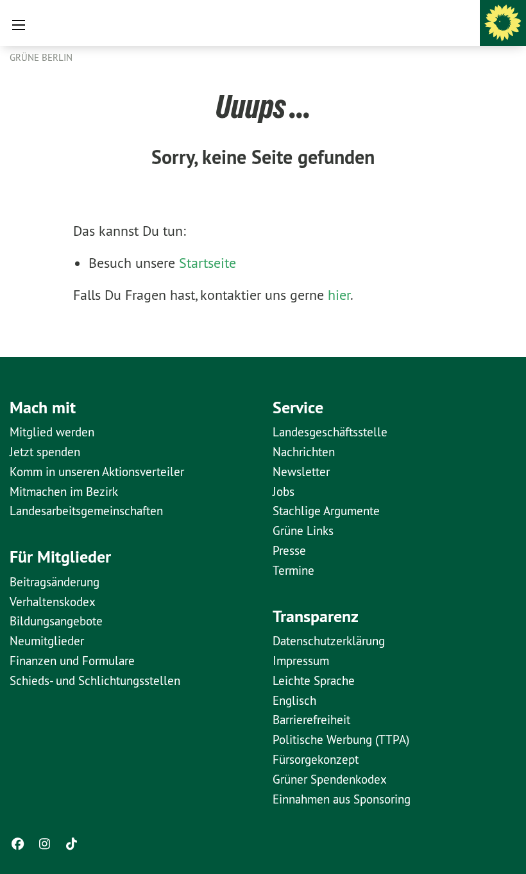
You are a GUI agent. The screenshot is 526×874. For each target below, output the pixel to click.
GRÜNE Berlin (41, 57)
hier (339, 295)
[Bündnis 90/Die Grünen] (503, 23)
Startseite (207, 263)
